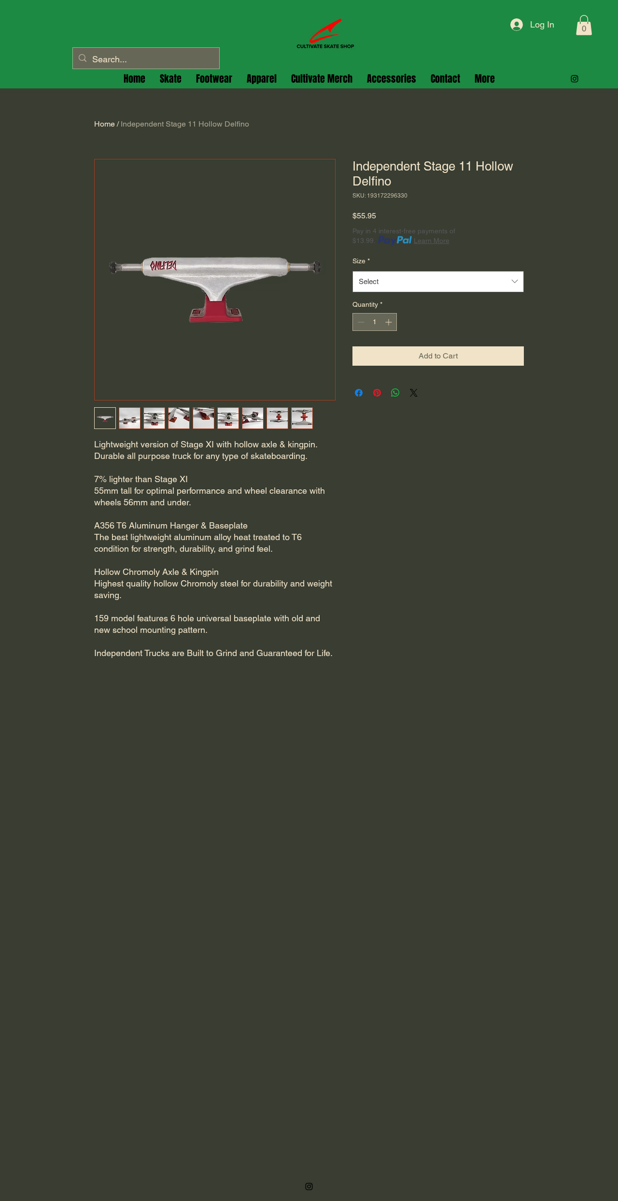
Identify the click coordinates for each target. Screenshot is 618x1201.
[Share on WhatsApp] (395, 393)
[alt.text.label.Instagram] (574, 79)
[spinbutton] (374, 322)
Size (361, 261)
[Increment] (389, 322)
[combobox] (438, 281)
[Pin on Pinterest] (377, 393)
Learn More (431, 240)
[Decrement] (360, 322)
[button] (584, 25)
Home (104, 124)
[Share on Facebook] (359, 393)
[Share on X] (414, 393)
